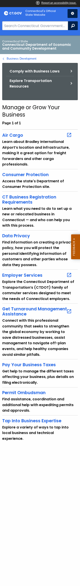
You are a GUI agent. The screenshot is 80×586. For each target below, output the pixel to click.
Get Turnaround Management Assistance (34, 311)
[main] (40, 310)
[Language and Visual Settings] (73, 13)
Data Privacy (16, 236)
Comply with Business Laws (35, 71)
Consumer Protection (25, 175)
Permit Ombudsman (24, 393)
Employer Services (22, 275)
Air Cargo (12, 135)
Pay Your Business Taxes (29, 365)
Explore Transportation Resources (31, 83)
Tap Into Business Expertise (31, 421)
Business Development (21, 58)
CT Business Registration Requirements (29, 199)
